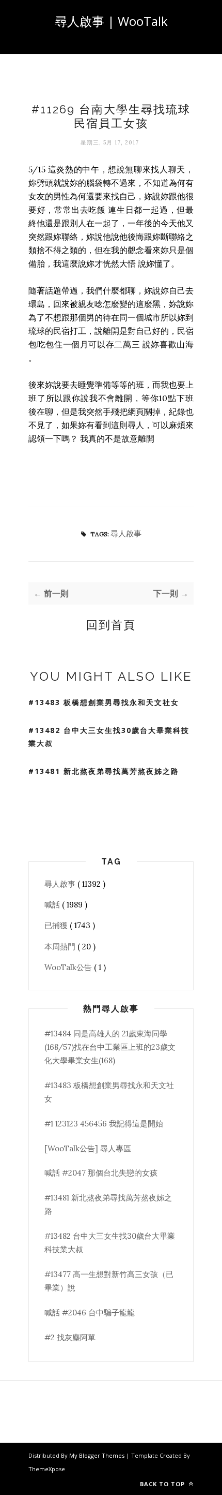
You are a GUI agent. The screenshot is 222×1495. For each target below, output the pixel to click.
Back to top (163, 1484)
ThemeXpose (46, 1469)
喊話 (53, 905)
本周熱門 (60, 946)
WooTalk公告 (69, 967)
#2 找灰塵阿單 (70, 1337)
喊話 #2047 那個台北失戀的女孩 (100, 1173)
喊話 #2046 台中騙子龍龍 (89, 1312)
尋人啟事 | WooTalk (111, 21)
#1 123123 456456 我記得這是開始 (103, 1123)
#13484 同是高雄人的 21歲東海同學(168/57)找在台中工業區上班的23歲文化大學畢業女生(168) (110, 1047)
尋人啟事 (125, 533)
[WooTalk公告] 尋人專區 (87, 1148)
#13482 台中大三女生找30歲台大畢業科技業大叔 (108, 736)
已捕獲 (57, 925)
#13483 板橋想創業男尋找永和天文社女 (103, 702)
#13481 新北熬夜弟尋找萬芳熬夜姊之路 (103, 771)
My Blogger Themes (97, 1455)
